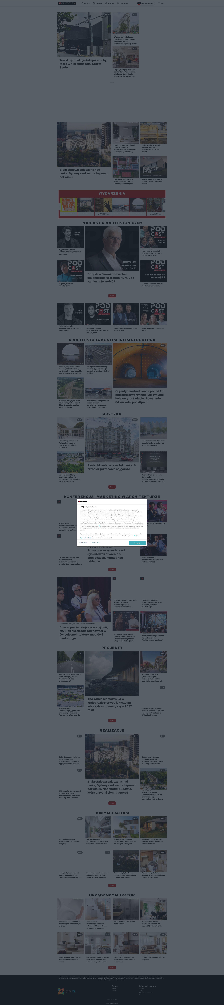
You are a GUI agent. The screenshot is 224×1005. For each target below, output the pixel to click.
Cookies (90, 538)
